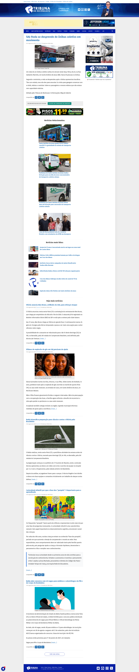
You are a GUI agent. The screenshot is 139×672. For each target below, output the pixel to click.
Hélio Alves (34, 1)
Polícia (65, 31)
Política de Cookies (67, 1)
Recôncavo (48, 31)
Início (42, 667)
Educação (39, 494)
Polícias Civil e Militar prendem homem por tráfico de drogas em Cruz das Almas (60, 256)
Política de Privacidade (56, 1)
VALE (54, 31)
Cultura (84, 31)
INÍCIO (27, 31)
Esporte (90, 31)
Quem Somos (27, 1)
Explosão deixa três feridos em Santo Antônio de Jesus (58, 291)
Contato (47, 1)
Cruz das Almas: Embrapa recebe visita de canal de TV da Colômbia (58, 280)
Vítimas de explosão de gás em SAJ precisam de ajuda (47, 349)
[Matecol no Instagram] (54, 111)
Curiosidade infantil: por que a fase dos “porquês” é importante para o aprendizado (53, 491)
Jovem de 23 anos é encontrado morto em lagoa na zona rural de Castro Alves (60, 248)
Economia (72, 31)
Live (103, 31)
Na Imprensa (41, 1)
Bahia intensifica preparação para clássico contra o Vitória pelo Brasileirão (50, 420)
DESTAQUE (39, 43)
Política (59, 31)
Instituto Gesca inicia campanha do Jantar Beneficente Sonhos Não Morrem (58, 264)
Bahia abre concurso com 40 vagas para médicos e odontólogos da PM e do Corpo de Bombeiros (54, 582)
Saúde (78, 31)
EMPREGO (39, 585)
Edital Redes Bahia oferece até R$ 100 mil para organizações (60, 271)
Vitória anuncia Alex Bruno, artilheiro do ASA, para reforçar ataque (51, 305)
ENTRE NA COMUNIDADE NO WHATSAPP (60, 103)
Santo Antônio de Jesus (37, 31)
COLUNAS (97, 31)
